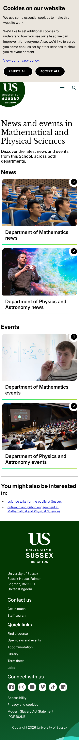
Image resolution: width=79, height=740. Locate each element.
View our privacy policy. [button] (21, 60)
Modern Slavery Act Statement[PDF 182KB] (30, 714)
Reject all (18, 71)
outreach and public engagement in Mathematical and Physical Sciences (33, 509)
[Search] (74, 91)
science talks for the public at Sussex (34, 501)
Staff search (16, 615)
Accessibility (17, 698)
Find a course (17, 633)
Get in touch (16, 609)
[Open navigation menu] (62, 87)
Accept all (50, 71)
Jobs (11, 668)
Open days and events (24, 640)
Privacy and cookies (22, 704)
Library (12, 654)
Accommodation (20, 647)
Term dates (15, 661)
